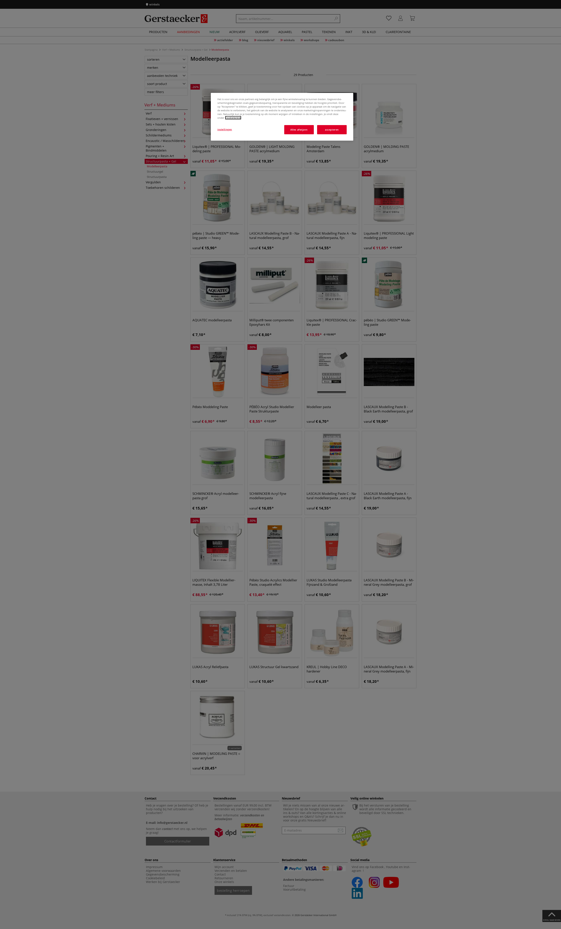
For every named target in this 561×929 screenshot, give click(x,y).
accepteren (332, 129)
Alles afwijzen (298, 129)
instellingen (224, 129)
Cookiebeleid (233, 117)
